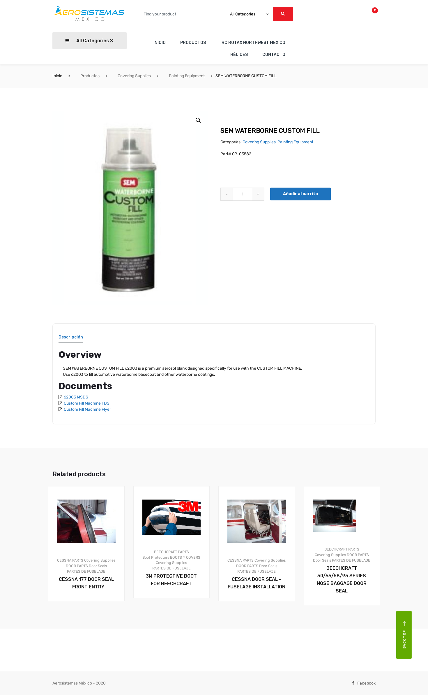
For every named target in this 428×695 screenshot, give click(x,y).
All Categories (92, 40)
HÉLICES (239, 54)
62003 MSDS (76, 397)
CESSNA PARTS (70, 560)
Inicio (57, 75)
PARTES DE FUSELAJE (86, 571)
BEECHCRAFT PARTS (171, 552)
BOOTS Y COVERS (185, 557)
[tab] (71, 339)
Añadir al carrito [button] (89, 620)
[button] (198, 120)
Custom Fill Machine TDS (86, 403)
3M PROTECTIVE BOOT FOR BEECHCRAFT (171, 579)
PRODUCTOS (193, 42)
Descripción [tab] (71, 337)
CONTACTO (273, 54)
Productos (90, 75)
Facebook (366, 683)
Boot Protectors (155, 557)
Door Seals (98, 566)
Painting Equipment (187, 75)
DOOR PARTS (77, 566)
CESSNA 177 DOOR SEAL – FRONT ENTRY (86, 583)
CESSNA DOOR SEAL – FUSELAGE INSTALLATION (256, 583)
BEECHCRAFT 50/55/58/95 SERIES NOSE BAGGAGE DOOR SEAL (342, 579)
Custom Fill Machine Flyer (87, 409)
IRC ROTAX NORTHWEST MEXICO (252, 42)
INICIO (159, 42)
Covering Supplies (134, 75)
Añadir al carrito (300, 193)
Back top (404, 639)
